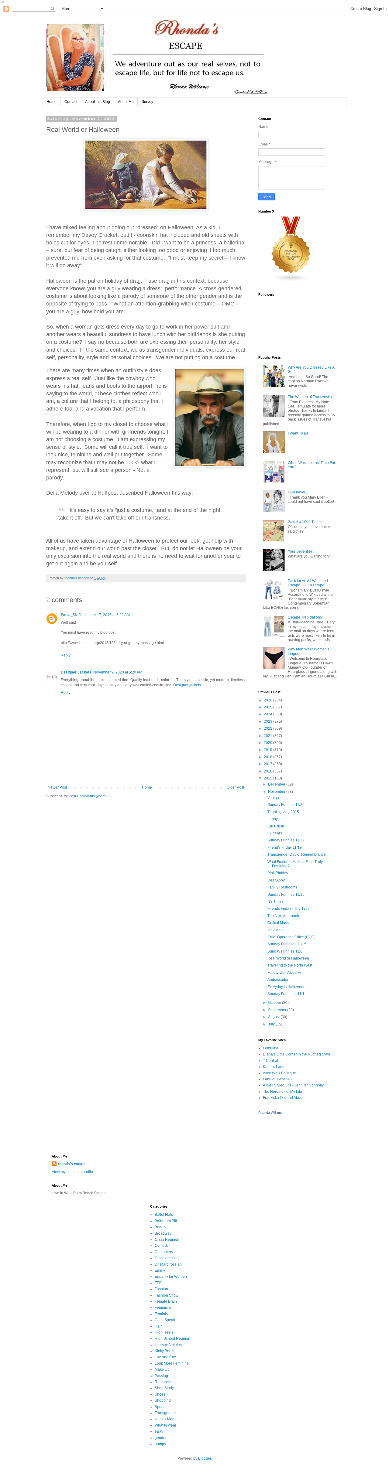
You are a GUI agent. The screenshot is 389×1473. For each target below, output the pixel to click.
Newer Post (57, 787)
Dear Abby (276, 880)
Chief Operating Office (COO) (291, 937)
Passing (161, 1376)
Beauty (160, 1227)
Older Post (235, 787)
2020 (268, 743)
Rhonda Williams (270, 1112)
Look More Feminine (172, 1363)
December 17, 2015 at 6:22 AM (104, 615)
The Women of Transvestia (310, 397)
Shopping (163, 1400)
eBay (159, 1431)
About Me (126, 102)
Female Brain (166, 1301)
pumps (160, 1444)
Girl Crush (275, 826)
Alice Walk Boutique (279, 1073)
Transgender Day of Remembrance (296, 854)
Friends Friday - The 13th (288, 908)
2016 (268, 771)
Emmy (160, 1270)
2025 (268, 707)
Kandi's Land (273, 1067)
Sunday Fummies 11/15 (286, 944)
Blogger (204, 1458)
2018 (268, 757)
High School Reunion (172, 1338)
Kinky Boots (164, 1351)
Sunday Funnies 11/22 (286, 840)
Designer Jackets (76, 672)
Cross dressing (167, 1258)
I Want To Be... (299, 433)
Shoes (160, 1394)
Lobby (272, 819)
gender (161, 1438)
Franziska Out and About (283, 1098)
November (277, 791)
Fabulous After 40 (277, 1079)
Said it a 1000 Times (305, 522)
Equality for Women (171, 1276)
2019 (268, 750)
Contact (70, 102)
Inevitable (275, 930)
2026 (268, 700)
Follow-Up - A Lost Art (284, 972)
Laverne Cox (165, 1357)
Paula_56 (69, 615)
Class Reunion (167, 1239)
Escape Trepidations (305, 617)
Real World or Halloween (288, 958)
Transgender (165, 1413)
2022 (268, 728)
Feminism (163, 1307)
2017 (268, 764)
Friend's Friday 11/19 (284, 847)
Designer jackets (186, 685)
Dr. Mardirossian (168, 1264)
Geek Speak (165, 1320)
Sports (160, 1407)
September (277, 1010)
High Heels (164, 1332)
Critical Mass (278, 923)
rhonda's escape (72, 1164)
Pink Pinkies (277, 873)
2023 (268, 721)
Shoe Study (164, 1388)
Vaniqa (273, 798)
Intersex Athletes (168, 1345)
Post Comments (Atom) (88, 796)
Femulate (270, 1048)
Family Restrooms (282, 887)
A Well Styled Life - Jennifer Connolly (293, 1085)
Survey (147, 102)
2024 (268, 714)
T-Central (270, 1061)
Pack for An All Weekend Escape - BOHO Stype (308, 583)
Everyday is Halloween (286, 987)
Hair (158, 1326)
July (272, 1024)
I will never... (298, 492)
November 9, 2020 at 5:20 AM (117, 672)
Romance (163, 1382)
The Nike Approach (283, 916)
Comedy (162, 1245)
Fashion (161, 1289)
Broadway (163, 1233)
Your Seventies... (301, 551)
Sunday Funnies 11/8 (284, 951)
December (277, 784)
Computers (164, 1252)
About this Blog (97, 102)
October (275, 1003)
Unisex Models (167, 1419)
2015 (268, 778)
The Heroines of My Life (282, 1091)
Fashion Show (166, 1295)
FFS (158, 1283)
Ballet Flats (164, 1214)
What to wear (165, 1425)
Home (51, 102)
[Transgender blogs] (291, 281)
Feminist (162, 1314)
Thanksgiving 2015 (283, 812)
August (274, 1017)
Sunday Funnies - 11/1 (286, 994)
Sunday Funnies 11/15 (286, 894)
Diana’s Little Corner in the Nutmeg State (296, 1054)
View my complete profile (72, 1172)
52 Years (274, 833)
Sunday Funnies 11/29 (286, 805)
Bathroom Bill (166, 1221)
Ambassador (277, 979)
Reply (66, 655)
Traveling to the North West (289, 965)
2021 (268, 736)
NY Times (275, 901)
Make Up (162, 1369)
